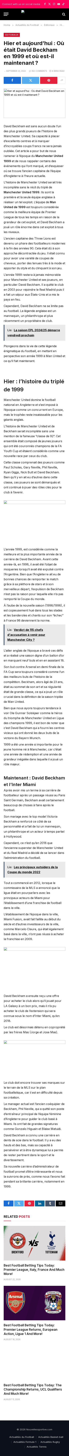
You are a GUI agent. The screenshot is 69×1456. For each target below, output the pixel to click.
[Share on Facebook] (12, 80)
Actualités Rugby (50, 1441)
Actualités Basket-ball (50, 1436)
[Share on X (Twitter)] (30, 80)
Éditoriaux (11, 35)
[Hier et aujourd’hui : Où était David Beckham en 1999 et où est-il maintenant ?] (34, 103)
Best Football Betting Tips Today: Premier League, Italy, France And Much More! (34, 1270)
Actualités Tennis (37, 1446)
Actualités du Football (21, 1436)
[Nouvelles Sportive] (34, 14)
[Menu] (6, 14)
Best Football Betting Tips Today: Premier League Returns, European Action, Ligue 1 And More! (30, 1329)
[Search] (63, 14)
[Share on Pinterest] (48, 80)
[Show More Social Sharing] (61, 80)
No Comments (39, 71)
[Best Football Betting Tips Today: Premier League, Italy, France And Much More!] (34, 1243)
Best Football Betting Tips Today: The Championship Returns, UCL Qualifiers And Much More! (33, 1389)
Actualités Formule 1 (24, 1441)
